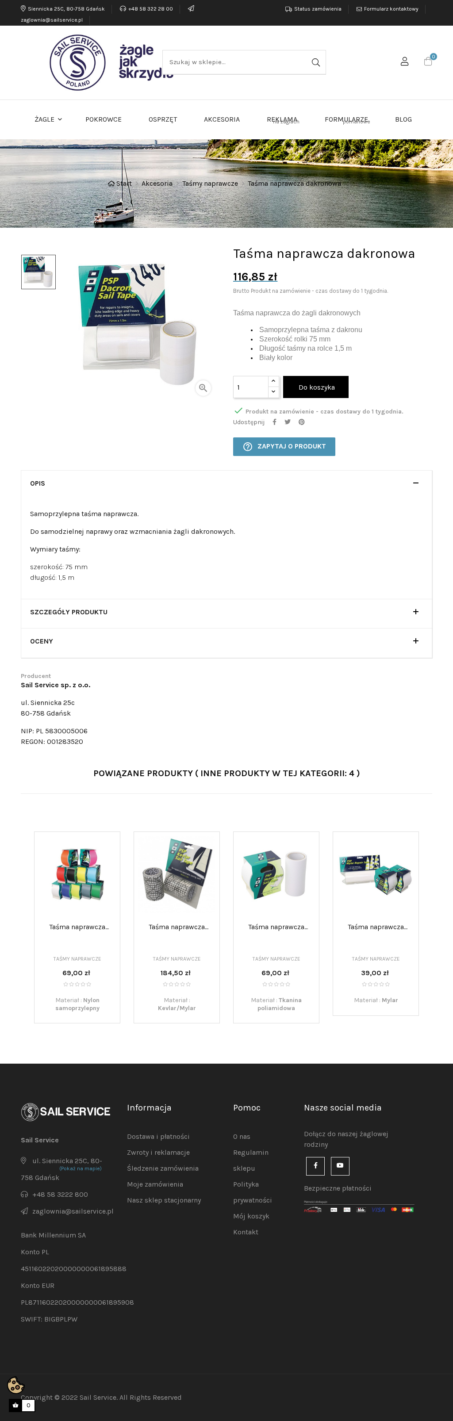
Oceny (41, 641)
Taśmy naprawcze (77, 959)
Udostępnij (274, 422)
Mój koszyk (251, 1216)
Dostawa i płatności (158, 1136)
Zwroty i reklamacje (158, 1152)
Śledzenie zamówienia (163, 1168)
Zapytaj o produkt (284, 446)
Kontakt (245, 1232)
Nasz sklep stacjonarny (164, 1200)
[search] (315, 62)
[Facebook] (315, 1166)
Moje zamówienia (155, 1184)
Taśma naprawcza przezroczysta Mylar (376, 927)
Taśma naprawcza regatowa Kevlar (177, 927)
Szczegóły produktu (68, 612)
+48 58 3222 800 (60, 1194)
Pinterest (302, 422)
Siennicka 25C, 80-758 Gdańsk (66, 9)
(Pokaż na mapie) (80, 1168)
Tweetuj (287, 422)
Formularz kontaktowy (391, 9)
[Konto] (405, 63)
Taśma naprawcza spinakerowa (77, 927)
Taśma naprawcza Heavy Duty (276, 927)
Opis (37, 483)
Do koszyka (316, 387)
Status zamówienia (318, 9)
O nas (241, 1136)
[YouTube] (340, 1166)
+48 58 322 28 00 (150, 9)
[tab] (226, 485)
